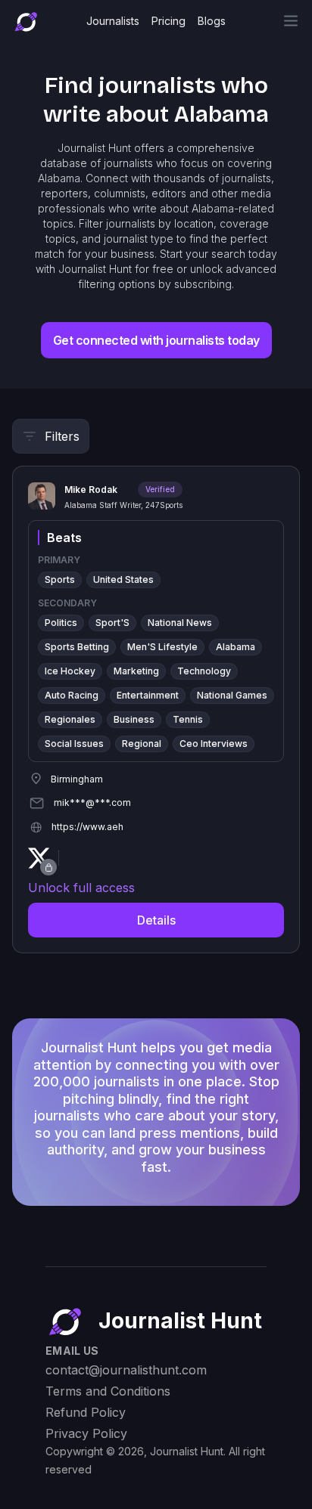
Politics (61, 622)
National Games (232, 695)
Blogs (212, 21)
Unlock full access (81, 888)
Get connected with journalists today (156, 340)
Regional (141, 743)
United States (123, 579)
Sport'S (112, 622)
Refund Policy (85, 1412)
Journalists (112, 21)
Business (134, 719)
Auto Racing (71, 695)
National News (180, 622)
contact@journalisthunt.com (126, 1369)
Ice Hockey (70, 671)
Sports (60, 579)
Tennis (188, 719)
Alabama (235, 646)
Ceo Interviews (213, 743)
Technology (204, 671)
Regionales (70, 719)
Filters (62, 436)
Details (156, 920)
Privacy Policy (86, 1433)
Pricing (168, 21)
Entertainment (148, 695)
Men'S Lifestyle (162, 646)
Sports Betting (77, 646)
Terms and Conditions (107, 1391)
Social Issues (74, 743)
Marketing (136, 671)
